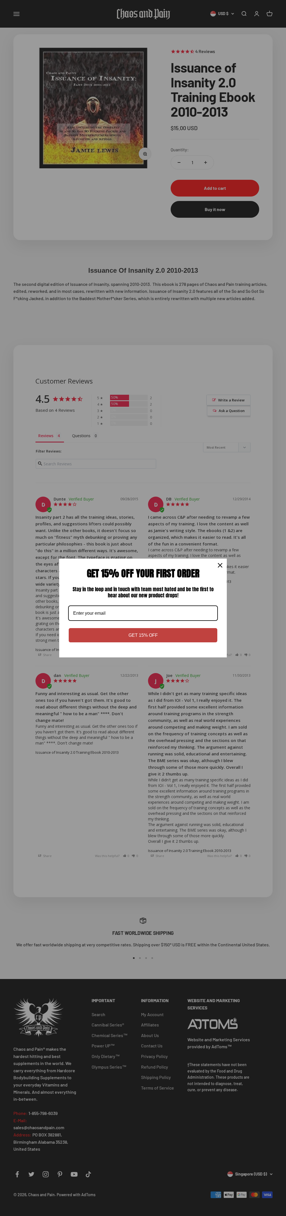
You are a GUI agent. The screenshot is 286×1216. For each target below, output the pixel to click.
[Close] (220, 565)
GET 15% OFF (143, 635)
